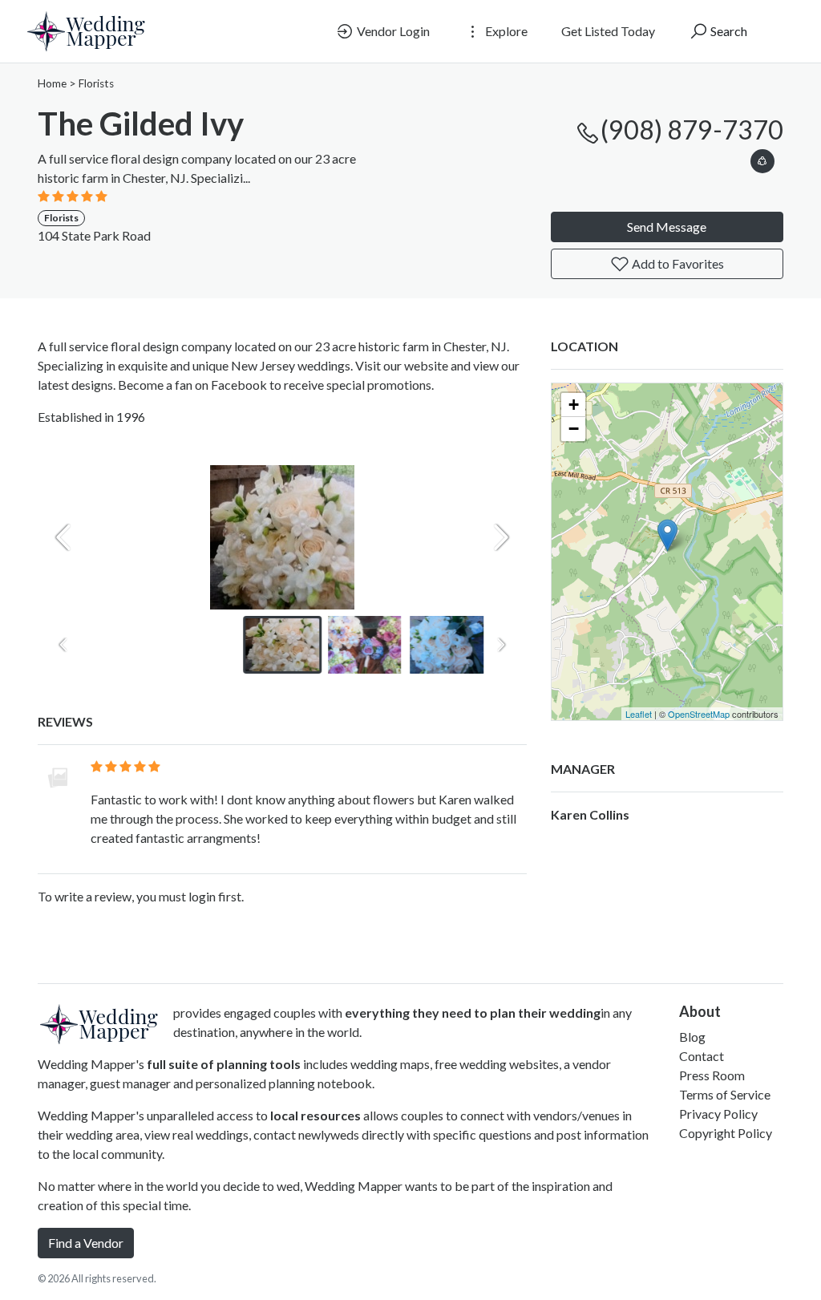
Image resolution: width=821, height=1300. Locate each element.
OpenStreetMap (699, 713)
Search (727, 30)
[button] (762, 158)
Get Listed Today (608, 30)
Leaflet (638, 713)
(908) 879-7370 (692, 129)
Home (52, 83)
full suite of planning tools (224, 1063)
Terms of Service (724, 1094)
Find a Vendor (85, 1242)
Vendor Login (392, 30)
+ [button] (573, 405)
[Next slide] (501, 537)
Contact (701, 1055)
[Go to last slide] (63, 645)
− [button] (573, 429)
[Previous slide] (63, 537)
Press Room (712, 1075)
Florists (96, 83)
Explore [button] (505, 30)
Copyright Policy (725, 1132)
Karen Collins (590, 814)
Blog (692, 1036)
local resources (315, 1115)
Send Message (666, 226)
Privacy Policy (718, 1113)
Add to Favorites (676, 263)
